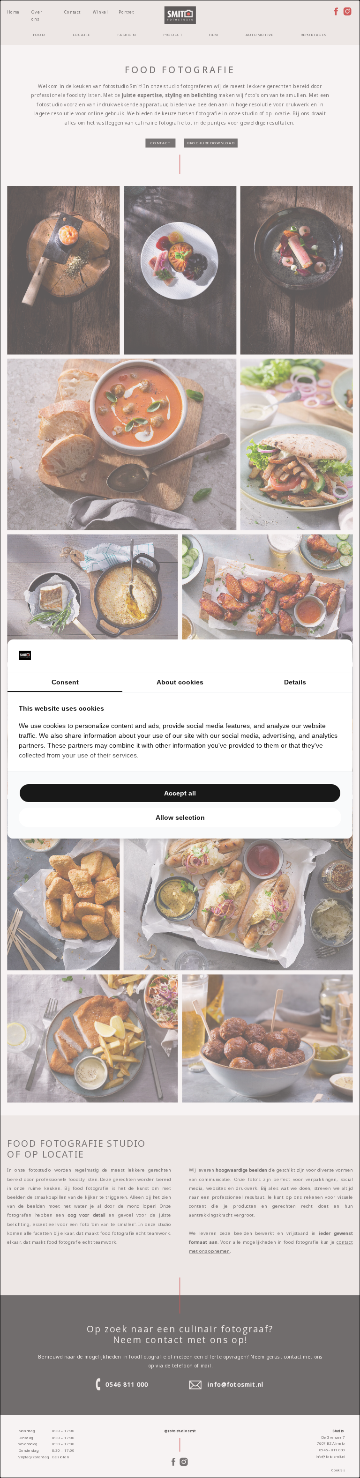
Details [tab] (295, 682)
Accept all (180, 793)
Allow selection (180, 817)
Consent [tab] (65, 682)
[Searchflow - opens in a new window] (329, 656)
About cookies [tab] (180, 682)
